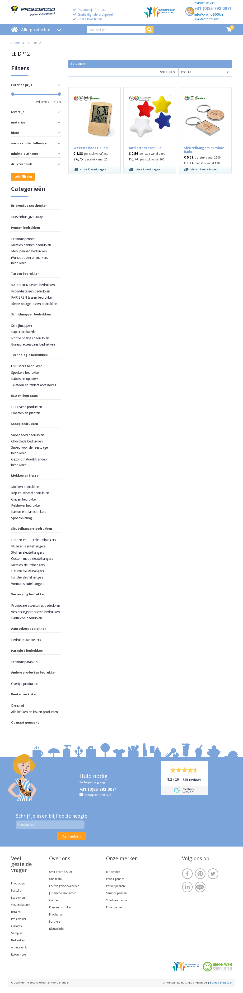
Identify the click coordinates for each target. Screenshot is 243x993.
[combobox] (205, 72)
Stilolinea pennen (117, 900)
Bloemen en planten (25, 413)
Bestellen (17, 890)
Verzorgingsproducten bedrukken (35, 612)
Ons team (55, 879)
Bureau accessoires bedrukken (33, 344)
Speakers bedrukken (26, 372)
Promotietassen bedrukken (30, 291)
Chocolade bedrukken (27, 441)
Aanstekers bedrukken (28, 628)
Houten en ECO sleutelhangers (33, 540)
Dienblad (17, 705)
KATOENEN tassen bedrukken (33, 285)
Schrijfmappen (21, 326)
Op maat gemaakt (25, 722)
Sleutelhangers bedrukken (31, 528)
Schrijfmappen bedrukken (31, 314)
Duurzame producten (26, 407)
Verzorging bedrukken (28, 594)
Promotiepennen (23, 239)
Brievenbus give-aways (27, 217)
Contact (54, 900)
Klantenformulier (206, 19)
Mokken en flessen (25, 475)
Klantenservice (204, 3)
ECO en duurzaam (24, 395)
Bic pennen (113, 872)
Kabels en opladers (24, 379)
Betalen (16, 912)
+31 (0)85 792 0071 (213, 8)
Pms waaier (18, 919)
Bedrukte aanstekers (26, 640)
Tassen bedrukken (25, 273)
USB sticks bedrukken (26, 366)
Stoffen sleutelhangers (27, 552)
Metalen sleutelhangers (28, 565)
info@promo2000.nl (209, 14)
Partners (54, 921)
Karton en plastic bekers (28, 512)
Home (15, 43)
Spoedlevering (21, 518)
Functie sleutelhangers (27, 577)
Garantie (17, 926)
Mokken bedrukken (25, 487)
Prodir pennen (115, 879)
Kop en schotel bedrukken (30, 493)
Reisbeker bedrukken (26, 505)
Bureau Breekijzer (221, 982)
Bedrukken (18, 940)
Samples (16, 933)
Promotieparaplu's (24, 662)
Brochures (56, 914)
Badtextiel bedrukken (26, 618)
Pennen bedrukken (25, 227)
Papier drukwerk (23, 332)
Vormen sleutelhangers (27, 584)
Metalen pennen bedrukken (31, 245)
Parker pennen (115, 886)
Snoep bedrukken (24, 424)
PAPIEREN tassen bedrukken (32, 297)
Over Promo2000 (60, 872)
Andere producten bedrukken (33, 672)
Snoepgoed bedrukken (27, 435)
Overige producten (24, 684)
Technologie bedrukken (29, 355)
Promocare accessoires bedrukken (35, 605)
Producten (18, 883)
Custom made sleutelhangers (32, 558)
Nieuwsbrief (56, 928)
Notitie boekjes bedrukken (30, 338)
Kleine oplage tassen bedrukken (34, 304)
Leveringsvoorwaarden (64, 886)
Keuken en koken (24, 694)
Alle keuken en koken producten (34, 712)
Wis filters (23, 177)
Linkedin (187, 887)
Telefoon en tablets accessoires (33, 385)
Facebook (187, 873)
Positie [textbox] (186, 72)
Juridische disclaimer (62, 893)
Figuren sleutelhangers (27, 571)
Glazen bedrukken (24, 499)
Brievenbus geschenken (29, 205)
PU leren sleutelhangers (28, 546)
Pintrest (200, 873)
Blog (200, 887)
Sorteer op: (168, 72)
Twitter (213, 873)
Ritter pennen (114, 907)
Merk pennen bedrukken (29, 251)
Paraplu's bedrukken (27, 650)
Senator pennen (116, 893)
